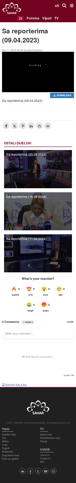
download (63, 95)
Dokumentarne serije (50, 437)
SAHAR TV (38, 408)
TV (56, 18)
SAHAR (13, 9)
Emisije (43, 441)
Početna (33, 18)
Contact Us (45, 458)
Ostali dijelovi (17, 143)
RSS (42, 462)
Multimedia (7, 451)
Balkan (5, 441)
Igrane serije (46, 434)
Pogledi (5, 448)
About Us (45, 455)
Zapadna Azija (9, 434)
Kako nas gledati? (10, 458)
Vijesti (46, 18)
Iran (4, 437)
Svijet (4, 444)
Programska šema (10, 455)
